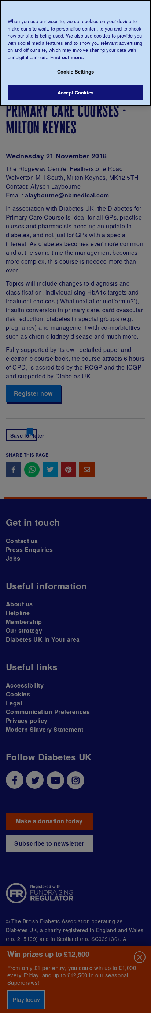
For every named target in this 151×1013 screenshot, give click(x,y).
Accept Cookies (75, 92)
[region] (75, 53)
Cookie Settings (75, 71)
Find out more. (67, 57)
